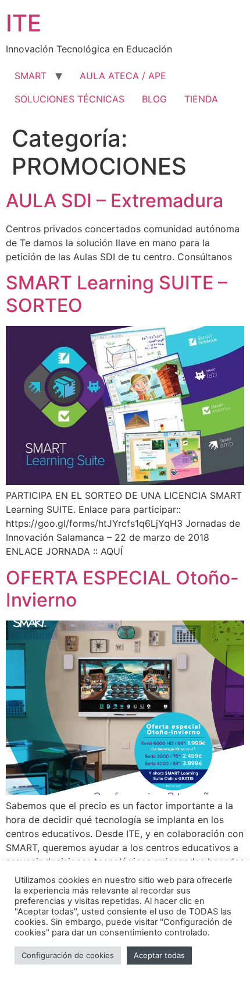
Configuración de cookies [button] (68, 955)
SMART (31, 75)
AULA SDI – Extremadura (114, 200)
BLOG (154, 99)
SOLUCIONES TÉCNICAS (69, 99)
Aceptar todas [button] (159, 955)
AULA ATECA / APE (123, 75)
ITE (23, 23)
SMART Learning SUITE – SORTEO (116, 293)
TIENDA (201, 99)
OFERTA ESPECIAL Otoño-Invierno (122, 588)
